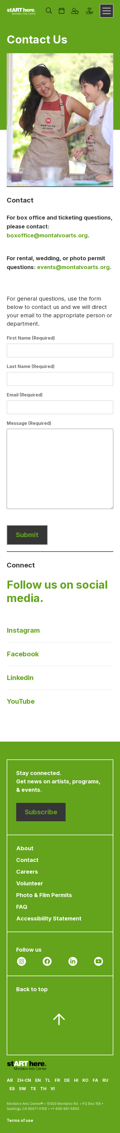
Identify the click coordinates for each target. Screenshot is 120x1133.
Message (29, 423)
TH (43, 1088)
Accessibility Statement (48, 918)
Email (25, 395)
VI (53, 1088)
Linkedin (20, 678)
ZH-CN (24, 1080)
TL (48, 1080)
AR (10, 1080)
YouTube (21, 701)
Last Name (31, 366)
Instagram (23, 630)
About (24, 848)
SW (22, 1088)
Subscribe (41, 812)
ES (12, 1088)
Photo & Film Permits (44, 895)
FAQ (21, 906)
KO (85, 1080)
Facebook (23, 654)
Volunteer (29, 883)
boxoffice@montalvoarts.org (47, 235)
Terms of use (20, 1120)
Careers (27, 871)
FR (57, 1080)
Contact (27, 860)
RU (105, 1080)
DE (67, 1080)
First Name (31, 338)
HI (76, 1080)
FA (95, 1080)
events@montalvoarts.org (73, 267)
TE (33, 1088)
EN (38, 1080)
